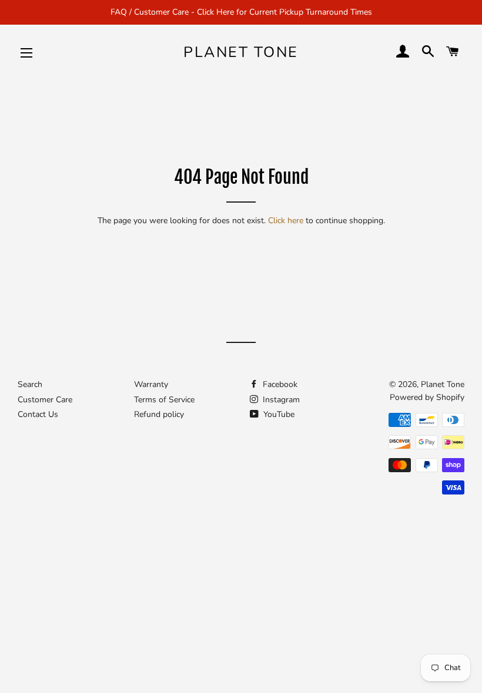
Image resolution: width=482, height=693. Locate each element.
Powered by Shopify (427, 397)
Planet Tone (241, 52)
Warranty (151, 384)
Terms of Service (164, 399)
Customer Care (45, 399)
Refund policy (159, 414)
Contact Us (38, 414)
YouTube (277, 414)
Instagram (280, 399)
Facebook (278, 384)
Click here (285, 220)
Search (30, 384)
